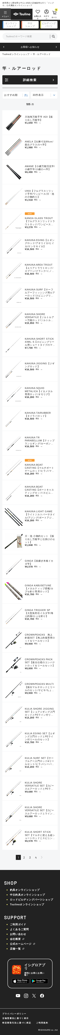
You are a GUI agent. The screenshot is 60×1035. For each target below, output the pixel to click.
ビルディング (49, 24)
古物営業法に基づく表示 (15, 1018)
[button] (4, 47)
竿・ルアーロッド (41, 54)
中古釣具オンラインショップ (27, 894)
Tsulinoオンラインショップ (15, 54)
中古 (30, 24)
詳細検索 (30, 80)
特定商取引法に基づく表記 (16, 1023)
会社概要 (15, 938)
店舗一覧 (15, 948)
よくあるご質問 (19, 929)
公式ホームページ (21, 943)
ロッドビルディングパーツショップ (31, 899)
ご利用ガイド (18, 924)
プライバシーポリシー (14, 1014)
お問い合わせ (18, 934)
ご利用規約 (42, 1023)
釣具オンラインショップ (25, 889)
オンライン (11, 24)
